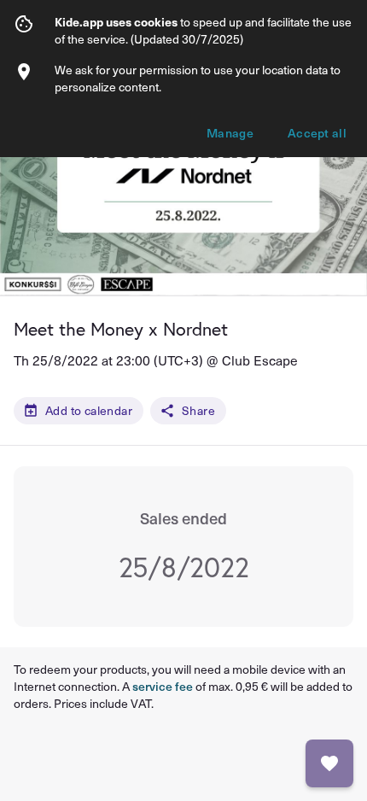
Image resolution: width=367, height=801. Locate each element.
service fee (162, 686)
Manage (230, 133)
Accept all (317, 133)
